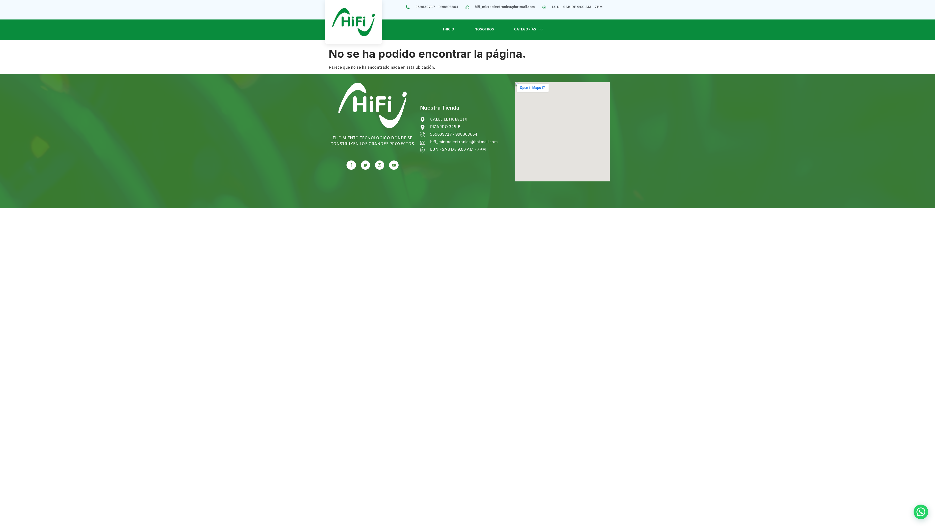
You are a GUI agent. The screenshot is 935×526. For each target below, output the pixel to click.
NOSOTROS (484, 29)
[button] (921, 512)
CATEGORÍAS (525, 29)
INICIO (448, 29)
